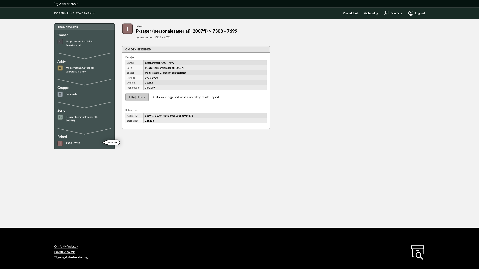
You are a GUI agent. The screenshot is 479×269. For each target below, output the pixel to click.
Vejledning (371, 13)
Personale (71, 94)
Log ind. (214, 97)
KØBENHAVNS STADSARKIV (74, 13)
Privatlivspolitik (64, 251)
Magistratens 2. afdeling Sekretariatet (79, 43)
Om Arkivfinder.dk (66, 246)
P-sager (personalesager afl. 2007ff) (81, 118)
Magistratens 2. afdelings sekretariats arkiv (80, 69)
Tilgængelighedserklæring (71, 257)
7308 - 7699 (73, 143)
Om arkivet (350, 13)
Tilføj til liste (137, 97)
